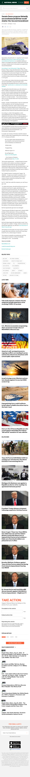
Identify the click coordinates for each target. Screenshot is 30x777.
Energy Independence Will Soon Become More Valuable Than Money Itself (14, 685)
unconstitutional (5, 34)
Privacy (8, 754)
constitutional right (16, 261)
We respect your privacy (15, 736)
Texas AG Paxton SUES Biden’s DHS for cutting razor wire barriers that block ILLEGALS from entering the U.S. (15, 459)
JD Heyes (10, 23)
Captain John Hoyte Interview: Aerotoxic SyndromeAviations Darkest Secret (14, 713)
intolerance (21, 31)
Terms (12, 754)
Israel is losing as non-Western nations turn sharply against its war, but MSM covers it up (15, 380)
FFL (12, 30)
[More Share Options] (10, 27)
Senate (22, 32)
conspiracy (18, 29)
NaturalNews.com (6, 243)
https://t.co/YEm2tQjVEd (11, 154)
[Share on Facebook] (5, 27)
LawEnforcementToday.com (8, 246)
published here (7, 764)
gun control (22, 30)
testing (25, 32)
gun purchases (9, 31)
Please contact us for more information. (11, 626)
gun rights (15, 31)
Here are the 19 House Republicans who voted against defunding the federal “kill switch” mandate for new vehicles (15, 430)
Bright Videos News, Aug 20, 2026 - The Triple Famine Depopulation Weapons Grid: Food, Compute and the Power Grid (14, 704)
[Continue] (27, 733)
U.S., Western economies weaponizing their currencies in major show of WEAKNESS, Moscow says (14, 327)
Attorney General (12, 29)
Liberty (25, 31)
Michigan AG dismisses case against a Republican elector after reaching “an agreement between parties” (14, 484)
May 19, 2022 (16, 158)
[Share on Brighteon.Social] (3, 27)
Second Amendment (15, 32)
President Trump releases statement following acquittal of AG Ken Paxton (14, 509)
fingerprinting (16, 30)
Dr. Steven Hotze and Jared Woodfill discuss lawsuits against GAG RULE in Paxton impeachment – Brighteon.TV (14, 591)
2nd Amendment (10, 14)
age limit (6, 29)
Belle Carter (10, 349)
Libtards (3, 32)
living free (8, 32)
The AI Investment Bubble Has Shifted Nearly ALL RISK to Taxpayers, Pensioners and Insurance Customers (15, 695)
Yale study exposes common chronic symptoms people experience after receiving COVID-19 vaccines (14, 302)
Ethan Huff (10, 324)
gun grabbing (15, 265)
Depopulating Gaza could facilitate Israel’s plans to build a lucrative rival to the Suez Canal (15, 405)
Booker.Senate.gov (6, 249)
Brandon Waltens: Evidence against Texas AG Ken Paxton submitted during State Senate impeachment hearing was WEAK (15, 565)
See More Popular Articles (15, 643)
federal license (7, 30)
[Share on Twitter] (8, 27)
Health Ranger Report (8, 647)
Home (3, 14)
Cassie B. (10, 298)
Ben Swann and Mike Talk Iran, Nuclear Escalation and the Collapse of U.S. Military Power (14, 665)
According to (11, 68)
